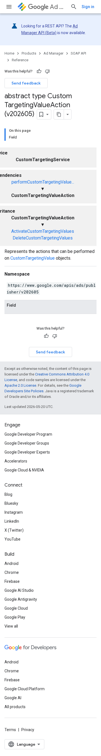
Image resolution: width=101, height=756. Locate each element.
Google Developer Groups (26, 443)
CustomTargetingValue (32, 258)
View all (11, 626)
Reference (20, 60)
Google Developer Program (28, 434)
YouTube (12, 539)
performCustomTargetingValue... (43, 182)
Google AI (12, 698)
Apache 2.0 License (20, 385)
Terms (10, 729)
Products (29, 53)
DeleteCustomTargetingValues (43, 238)
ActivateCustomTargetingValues (42, 231)
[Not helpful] (47, 71)
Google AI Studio (19, 590)
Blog (8, 494)
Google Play (14, 617)
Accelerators (15, 461)
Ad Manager (58, 7)
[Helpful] (39, 71)
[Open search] (73, 6)
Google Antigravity (20, 599)
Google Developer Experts (27, 452)
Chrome (11, 572)
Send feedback (26, 83)
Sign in (88, 6)
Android (11, 563)
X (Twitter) (14, 530)
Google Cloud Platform (24, 689)
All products (15, 707)
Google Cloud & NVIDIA (24, 470)
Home (9, 53)
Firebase (12, 581)
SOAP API (78, 53)
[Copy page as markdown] (59, 114)
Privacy (27, 729)
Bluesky (11, 503)
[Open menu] (9, 6)
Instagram (13, 512)
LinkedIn (11, 521)
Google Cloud (16, 608)
